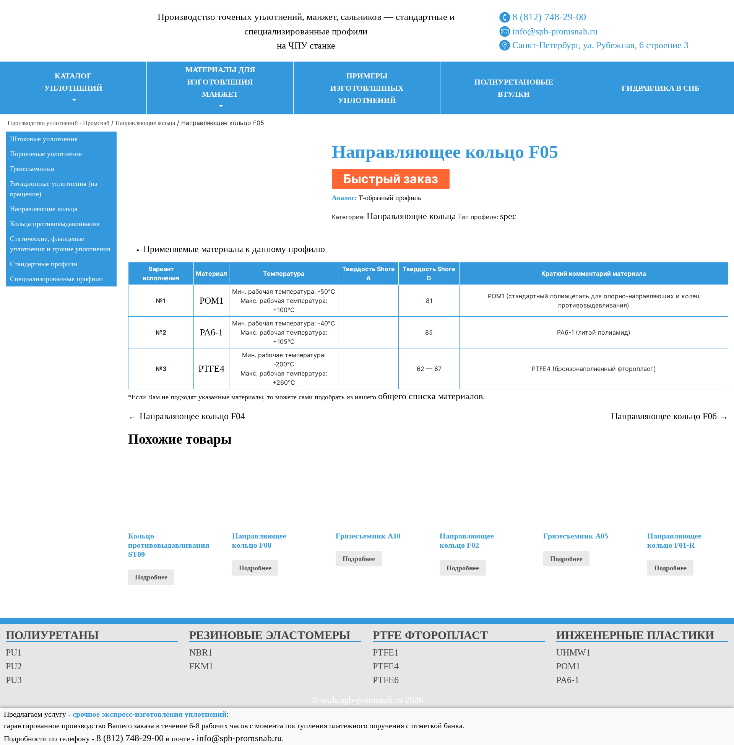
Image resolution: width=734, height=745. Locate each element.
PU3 (14, 680)
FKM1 (201, 666)
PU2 (14, 666)
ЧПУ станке (311, 45)
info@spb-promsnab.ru (555, 31)
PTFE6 (386, 680)
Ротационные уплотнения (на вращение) (53, 189)
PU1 (14, 652)
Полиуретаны (52, 635)
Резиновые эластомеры (269, 635)
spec (508, 216)
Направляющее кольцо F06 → (669, 416)
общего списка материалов (430, 396)
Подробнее (151, 577)
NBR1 (201, 652)
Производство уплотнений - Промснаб (58, 123)
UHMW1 (573, 652)
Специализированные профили (56, 279)
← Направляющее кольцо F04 (186, 416)
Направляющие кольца (145, 123)
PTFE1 (386, 652)
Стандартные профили (43, 264)
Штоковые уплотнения (44, 139)
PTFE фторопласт (430, 635)
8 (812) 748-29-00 (549, 17)
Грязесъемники (32, 168)
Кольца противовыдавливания (55, 224)
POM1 (212, 301)
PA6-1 (211, 332)
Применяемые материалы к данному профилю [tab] (234, 249)
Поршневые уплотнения (46, 154)
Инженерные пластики (635, 635)
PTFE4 (211, 369)
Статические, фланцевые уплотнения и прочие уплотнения (60, 244)
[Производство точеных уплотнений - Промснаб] (61, 30)
